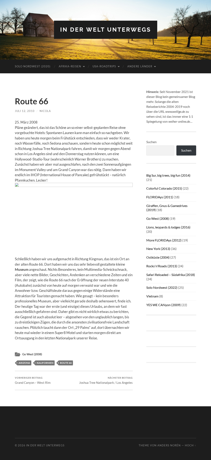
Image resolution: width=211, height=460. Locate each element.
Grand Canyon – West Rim (32, 380)
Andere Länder (139, 66)
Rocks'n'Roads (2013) (161, 266)
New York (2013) (158, 249)
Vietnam (152, 296)
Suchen (151, 142)
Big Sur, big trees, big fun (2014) (168, 175)
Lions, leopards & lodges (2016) (168, 227)
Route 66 (66, 362)
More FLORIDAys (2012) (164, 240)
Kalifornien (45, 362)
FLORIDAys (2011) (159, 197)
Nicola (45, 111)
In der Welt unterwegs (105, 29)
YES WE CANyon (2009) (163, 305)
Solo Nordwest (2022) (161, 287)
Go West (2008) (32, 354)
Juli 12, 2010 (25, 111)
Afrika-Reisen (70, 66)
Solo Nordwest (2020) (32, 66)
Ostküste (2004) (158, 257)
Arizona (24, 362)
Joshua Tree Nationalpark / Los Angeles (106, 380)
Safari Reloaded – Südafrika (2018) (170, 275)
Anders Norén (169, 445)
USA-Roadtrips (104, 66)
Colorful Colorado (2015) (164, 188)
